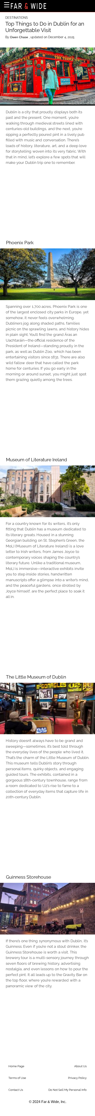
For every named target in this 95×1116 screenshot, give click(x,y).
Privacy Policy (77, 1078)
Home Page (16, 1066)
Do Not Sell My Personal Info (67, 1089)
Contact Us (15, 1089)
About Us (80, 1066)
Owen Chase (19, 37)
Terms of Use (17, 1078)
